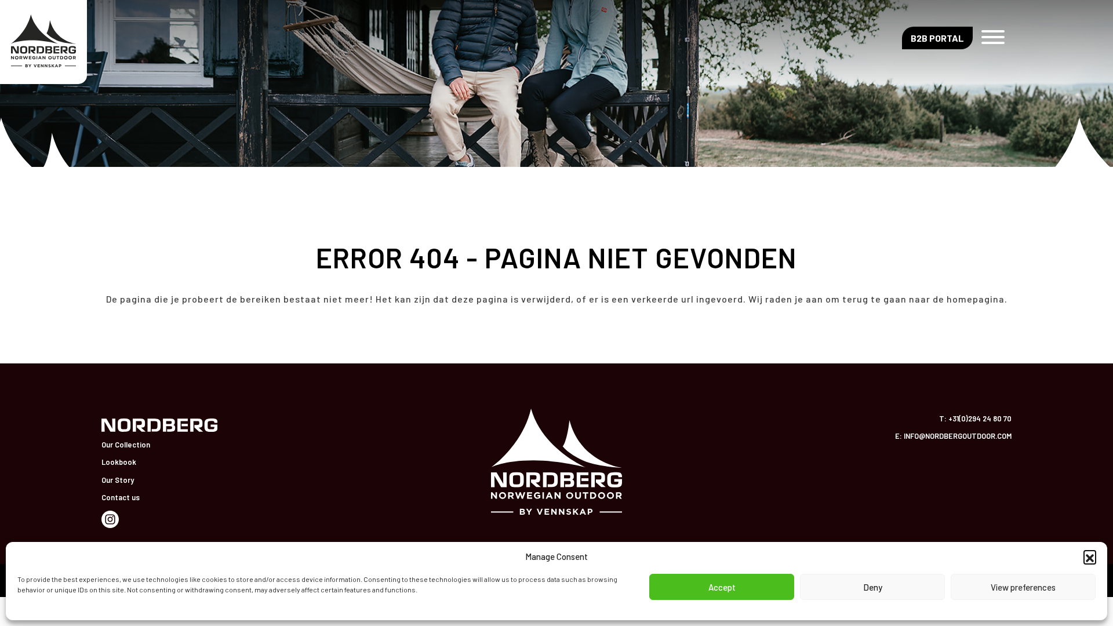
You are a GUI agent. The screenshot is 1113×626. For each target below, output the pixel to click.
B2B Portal (937, 37)
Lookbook (118, 462)
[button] (1090, 556)
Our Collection (125, 444)
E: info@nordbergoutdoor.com (953, 436)
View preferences (1023, 587)
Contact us (120, 497)
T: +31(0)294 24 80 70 (975, 418)
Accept (722, 587)
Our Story (117, 480)
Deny (872, 587)
